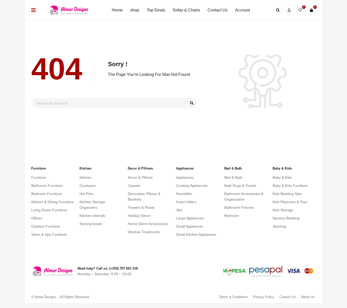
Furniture (38, 177)
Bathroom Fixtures (239, 207)
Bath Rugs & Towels (240, 186)
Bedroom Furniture (46, 194)
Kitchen (85, 177)
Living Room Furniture (49, 210)
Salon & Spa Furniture (49, 234)
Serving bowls (91, 224)
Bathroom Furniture (47, 186)
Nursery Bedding (286, 218)
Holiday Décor (139, 216)
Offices (36, 218)
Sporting (279, 226)
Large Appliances (190, 218)
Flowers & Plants (141, 207)
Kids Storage (283, 210)
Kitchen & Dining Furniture (52, 202)
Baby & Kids (282, 177)
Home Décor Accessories (148, 224)
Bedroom (231, 216)
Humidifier (184, 194)
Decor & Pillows (140, 177)
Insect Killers (186, 202)
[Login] (289, 10)
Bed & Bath (233, 177)
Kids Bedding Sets (287, 194)
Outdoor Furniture (45, 226)
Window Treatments (144, 232)
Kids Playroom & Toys (290, 202)
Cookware (88, 186)
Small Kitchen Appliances (196, 234)
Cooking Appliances (192, 186)
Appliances (185, 177)
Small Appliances (189, 226)
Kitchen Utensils (92, 216)
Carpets (134, 186)
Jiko (179, 210)
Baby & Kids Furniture (290, 186)
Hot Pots (86, 194)
